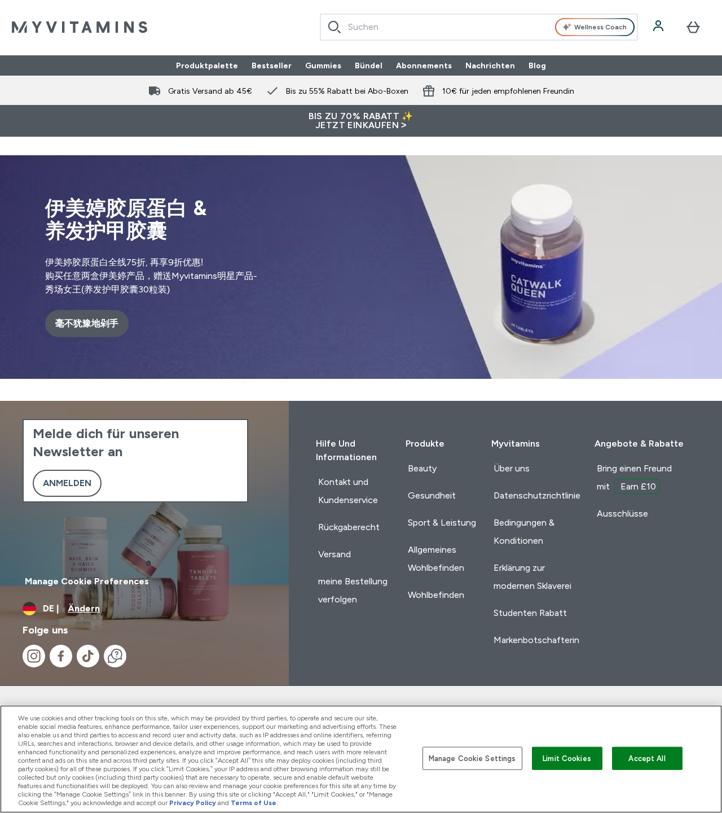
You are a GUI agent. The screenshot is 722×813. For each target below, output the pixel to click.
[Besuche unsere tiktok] (88, 656)
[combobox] (479, 27)
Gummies (323, 65)
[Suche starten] (334, 27)
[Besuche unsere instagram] (34, 656)
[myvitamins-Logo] (79, 27)
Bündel (368, 65)
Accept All (646, 758)
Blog (537, 65)
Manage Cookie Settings (472, 758)
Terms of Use (253, 803)
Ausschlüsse (622, 513)
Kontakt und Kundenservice (348, 491)
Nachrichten (490, 65)
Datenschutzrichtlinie (537, 495)
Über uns (512, 468)
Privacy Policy (192, 803)
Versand (334, 554)
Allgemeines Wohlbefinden (436, 558)
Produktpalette (207, 65)
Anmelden (67, 483)
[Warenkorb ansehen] (693, 27)
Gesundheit (432, 495)
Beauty (422, 468)
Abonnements (424, 65)
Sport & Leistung (442, 522)
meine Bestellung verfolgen (353, 590)
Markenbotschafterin (536, 640)
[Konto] (659, 27)
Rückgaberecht (349, 527)
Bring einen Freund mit (634, 477)
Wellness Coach (600, 27)
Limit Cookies (567, 758)
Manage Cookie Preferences (87, 581)
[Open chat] (115, 656)
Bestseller (272, 65)
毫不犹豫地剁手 (86, 323)
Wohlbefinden (436, 595)
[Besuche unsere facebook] (61, 656)
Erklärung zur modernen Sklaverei (532, 577)
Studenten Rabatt (530, 613)
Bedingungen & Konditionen (524, 531)
